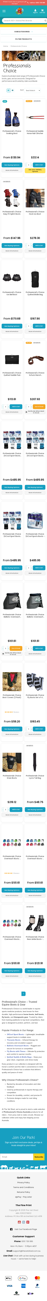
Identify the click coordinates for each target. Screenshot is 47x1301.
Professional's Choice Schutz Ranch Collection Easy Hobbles (35, 374)
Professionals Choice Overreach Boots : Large (12, 857)
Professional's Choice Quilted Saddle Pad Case (12, 374)
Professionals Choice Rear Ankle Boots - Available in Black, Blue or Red (35, 938)
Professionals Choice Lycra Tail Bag (35, 777)
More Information (12, 170)
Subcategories (22, 32)
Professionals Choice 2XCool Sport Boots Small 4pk (12, 535)
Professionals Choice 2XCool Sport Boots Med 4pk (35, 454)
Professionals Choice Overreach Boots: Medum (12, 938)
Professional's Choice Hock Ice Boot (35, 213)
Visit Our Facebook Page (26, 1229)
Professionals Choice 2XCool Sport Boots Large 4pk (12, 454)
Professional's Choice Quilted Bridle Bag (35, 293)
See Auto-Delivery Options (35, 170)
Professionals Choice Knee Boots (12, 777)
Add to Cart (39, 165)
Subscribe (39, 1157)
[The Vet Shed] (19, 11)
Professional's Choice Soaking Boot (12, 132)
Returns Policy (23, 1192)
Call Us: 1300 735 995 (37, 3)
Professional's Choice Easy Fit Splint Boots (12, 213)
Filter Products (23, 39)
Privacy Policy (23, 1182)
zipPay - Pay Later (23, 1197)
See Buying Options (11, 165)
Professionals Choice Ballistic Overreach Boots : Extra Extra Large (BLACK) (12, 615)
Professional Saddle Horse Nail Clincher (35, 132)
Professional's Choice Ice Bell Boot (12, 293)
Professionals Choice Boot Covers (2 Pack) (12, 696)
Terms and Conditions (23, 1187)
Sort (21, 90)
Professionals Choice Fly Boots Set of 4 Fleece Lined (35, 696)
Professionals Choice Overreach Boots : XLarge (35, 857)
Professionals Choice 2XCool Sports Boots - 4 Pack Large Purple (35, 535)
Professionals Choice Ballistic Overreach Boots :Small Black (35, 615)
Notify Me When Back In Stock (36, 412)
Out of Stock (39, 407)
